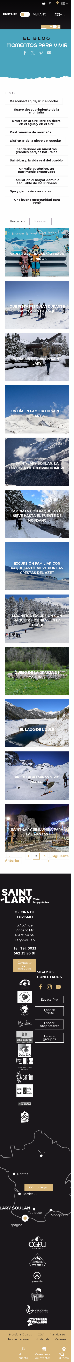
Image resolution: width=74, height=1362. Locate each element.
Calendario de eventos (42, 1356)
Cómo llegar (38, 1187)
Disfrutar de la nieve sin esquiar (35, 141)
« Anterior (12, 858)
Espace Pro (49, 999)
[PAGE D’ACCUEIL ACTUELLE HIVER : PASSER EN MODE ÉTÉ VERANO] (25, 14)
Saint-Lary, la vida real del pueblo (36, 160)
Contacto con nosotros (25, 966)
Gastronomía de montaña (30, 132)
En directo (64, 1356)
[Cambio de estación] (26, 14)
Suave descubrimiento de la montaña (36, 111)
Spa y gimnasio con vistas (30, 191)
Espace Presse (49, 1011)
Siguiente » (58, 858)
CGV (41, 1334)
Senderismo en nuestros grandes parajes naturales (36, 150)
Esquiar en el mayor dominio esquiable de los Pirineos (36, 181)
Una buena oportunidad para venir (37, 201)
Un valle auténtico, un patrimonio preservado (36, 170)
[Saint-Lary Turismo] (60, 14)
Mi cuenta (23, 1356)
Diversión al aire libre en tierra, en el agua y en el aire (36, 122)
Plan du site (57, 1334)
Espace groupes (49, 1037)
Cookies (60, 1339)
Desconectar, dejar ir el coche (34, 101)
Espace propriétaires (49, 1024)
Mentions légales (20, 1334)
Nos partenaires (18, 1339)
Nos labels (42, 1339)
